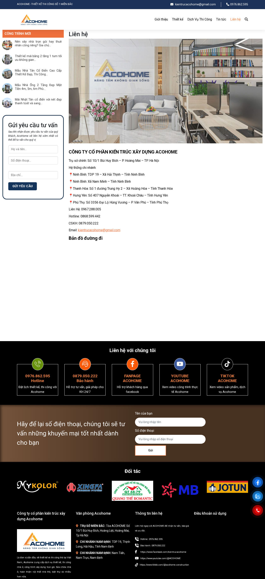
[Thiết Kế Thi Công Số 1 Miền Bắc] (34, 27)
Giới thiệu (161, 19)
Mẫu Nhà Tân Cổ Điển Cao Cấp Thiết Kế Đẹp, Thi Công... (38, 72)
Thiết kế (177, 19)
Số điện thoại (144, 431)
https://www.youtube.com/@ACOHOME (160, 558)
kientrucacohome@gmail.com (99, 230)
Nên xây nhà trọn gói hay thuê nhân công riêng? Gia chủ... (38, 43)
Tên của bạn (143, 413)
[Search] (245, 19)
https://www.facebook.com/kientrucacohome (163, 552)
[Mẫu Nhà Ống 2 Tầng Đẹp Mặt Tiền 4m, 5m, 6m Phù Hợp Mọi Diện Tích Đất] (7, 92)
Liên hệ (235, 19)
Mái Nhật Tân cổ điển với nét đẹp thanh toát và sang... (38, 101)
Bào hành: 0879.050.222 (152, 545)
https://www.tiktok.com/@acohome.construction (164, 564)
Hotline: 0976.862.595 (151, 539)
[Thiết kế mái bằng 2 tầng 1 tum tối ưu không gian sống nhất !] (7, 63)
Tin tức (221, 19)
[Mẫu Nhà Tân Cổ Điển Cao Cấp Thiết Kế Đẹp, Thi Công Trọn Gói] (7, 78)
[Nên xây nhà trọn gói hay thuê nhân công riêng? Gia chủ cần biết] (7, 49)
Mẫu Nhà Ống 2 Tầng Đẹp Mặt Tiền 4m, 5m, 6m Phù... (38, 87)
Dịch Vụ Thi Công (199, 19)
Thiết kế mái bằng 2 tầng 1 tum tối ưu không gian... (38, 58)
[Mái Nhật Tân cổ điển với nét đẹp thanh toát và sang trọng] (7, 107)
